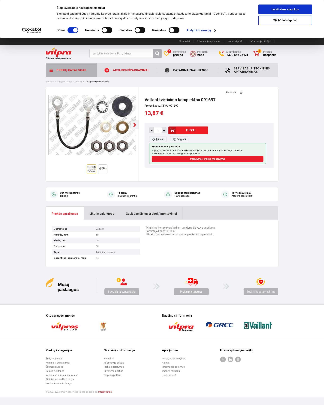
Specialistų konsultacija (122, 291)
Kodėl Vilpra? (235, 41)
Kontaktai (184, 41)
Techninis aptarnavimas (261, 291)
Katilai (79, 82)
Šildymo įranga (64, 82)
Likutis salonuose (101, 213)
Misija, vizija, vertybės (173, 358)
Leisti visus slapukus (285, 9)
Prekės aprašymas (65, 213)
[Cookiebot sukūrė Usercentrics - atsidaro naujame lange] (31, 30)
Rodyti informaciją (199, 30)
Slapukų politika (112, 375)
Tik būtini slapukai (285, 20)
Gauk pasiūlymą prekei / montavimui (151, 213)
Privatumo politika (113, 371)
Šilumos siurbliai (55, 366)
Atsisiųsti (231, 92)
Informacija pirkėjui (260, 41)
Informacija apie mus (208, 41)
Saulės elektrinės (55, 371)
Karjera (166, 362)
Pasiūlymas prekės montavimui (207, 159)
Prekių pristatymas (191, 291)
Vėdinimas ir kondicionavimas (62, 375)
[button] (134, 125)
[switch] (107, 30)
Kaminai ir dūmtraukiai (58, 362)
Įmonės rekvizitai (171, 371)
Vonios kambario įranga (59, 383)
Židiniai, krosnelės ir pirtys (60, 379)
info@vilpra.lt (105, 392)
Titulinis (50, 82)
